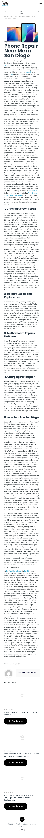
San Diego (27, 571)
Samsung (7, 65)
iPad (15, 431)
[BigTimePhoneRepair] (5, 3)
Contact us (33, 191)
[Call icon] (19, 830)
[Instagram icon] (24, 830)
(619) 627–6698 (31, 200)
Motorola (28, 72)
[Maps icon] (22, 830)
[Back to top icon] (22, 819)
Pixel (11, 74)
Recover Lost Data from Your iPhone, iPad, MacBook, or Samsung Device (22, 755)
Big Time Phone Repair (23, 17)
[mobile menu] (41, 4)
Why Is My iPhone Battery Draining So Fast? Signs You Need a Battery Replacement (19, 797)
